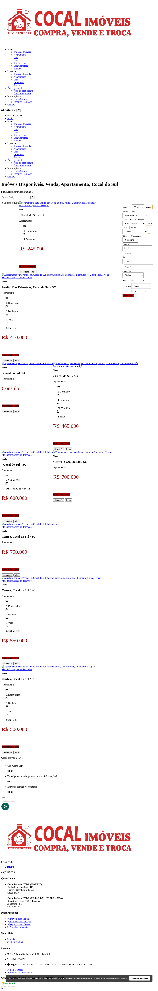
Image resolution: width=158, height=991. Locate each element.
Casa (16, 57)
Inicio (10, 118)
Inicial (12, 939)
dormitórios (127, 271)
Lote (16, 60)
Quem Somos (20, 99)
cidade (141, 220)
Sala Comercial (21, 65)
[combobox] (149, 207)
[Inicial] (69, 44)
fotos (34, 272)
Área (124, 258)
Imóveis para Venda (19, 918)
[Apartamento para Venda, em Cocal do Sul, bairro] (27, 363)
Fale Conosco (16, 969)
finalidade (127, 207)
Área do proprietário (23, 90)
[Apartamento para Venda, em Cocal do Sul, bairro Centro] (82, 452)
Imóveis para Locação (20, 921)
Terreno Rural (20, 63)
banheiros (127, 286)
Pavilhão (18, 68)
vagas (125, 291)
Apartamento (20, 54)
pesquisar (128, 296)
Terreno (17, 85)
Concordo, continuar (140, 978)
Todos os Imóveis (22, 52)
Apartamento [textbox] (130, 219)
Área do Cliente (15, 88)
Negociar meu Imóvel (20, 924)
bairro (133, 228)
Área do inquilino (22, 93)
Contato (11, 104)
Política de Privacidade (20, 972)
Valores (126, 244)
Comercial (19, 82)
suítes (125, 281)
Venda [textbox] (149, 207)
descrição (24, 272)
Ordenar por (136, 236)
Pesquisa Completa (23, 102)
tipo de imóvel (129, 211)
